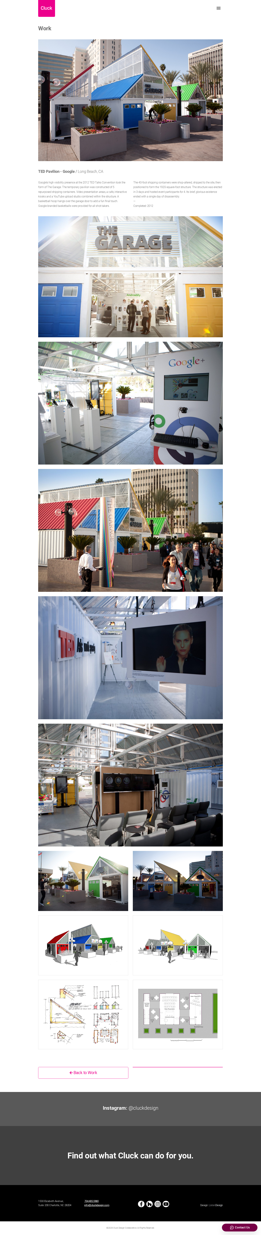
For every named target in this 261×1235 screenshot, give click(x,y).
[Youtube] (166, 1204)
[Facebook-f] (141, 1204)
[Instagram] (157, 1204)
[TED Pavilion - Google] (130, 100)
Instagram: (130, 1108)
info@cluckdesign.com (96, 1205)
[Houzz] (149, 1204)
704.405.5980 (91, 1201)
